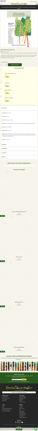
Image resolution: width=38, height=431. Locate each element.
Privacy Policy (23, 381)
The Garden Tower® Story (6, 409)
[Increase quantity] (6, 65)
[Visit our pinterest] (20, 422)
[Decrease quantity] (2, 65)
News (3, 407)
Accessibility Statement (22, 417)
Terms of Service (4, 399)
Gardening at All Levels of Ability (7, 408)
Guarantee (21, 407)
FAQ (20, 409)
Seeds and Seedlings (22, 396)
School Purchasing (22, 414)
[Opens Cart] (36, 3)
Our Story (3, 405)
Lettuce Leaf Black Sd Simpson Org (19, 211)
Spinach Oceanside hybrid (19, 347)
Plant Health (21, 399)
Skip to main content (3, 0)
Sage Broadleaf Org (19, 302)
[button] (35, 428)
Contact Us (21, 405)
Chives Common (19, 256)
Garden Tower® (4, 396)
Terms (28, 381)
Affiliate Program (21, 412)
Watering (20, 400)
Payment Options (22, 408)
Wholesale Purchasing (22, 413)
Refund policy (4, 400)
